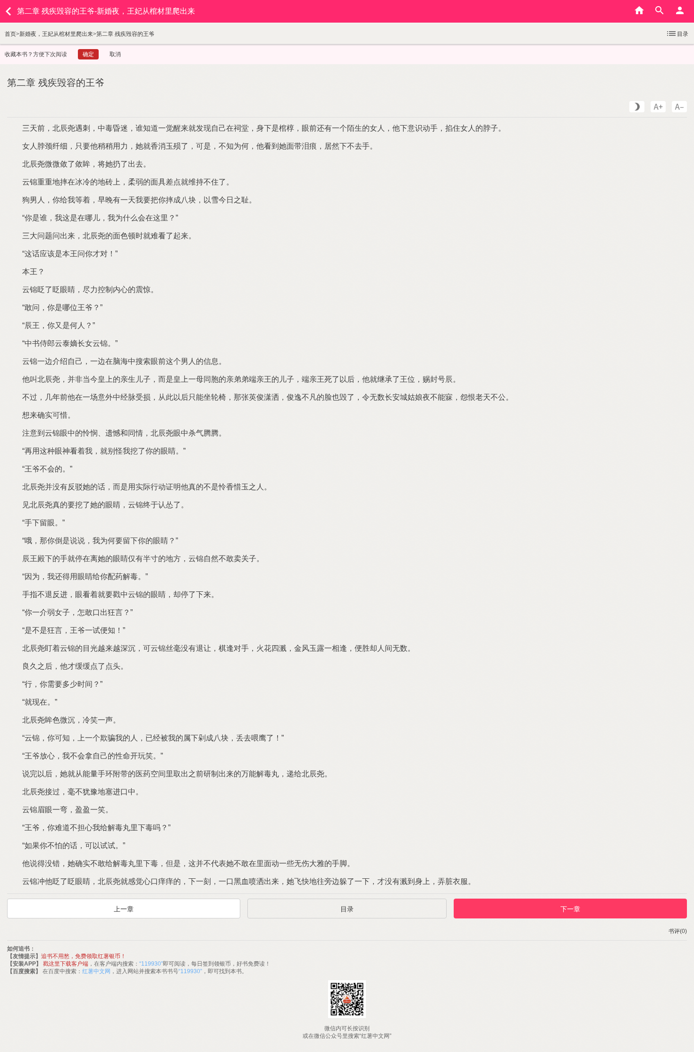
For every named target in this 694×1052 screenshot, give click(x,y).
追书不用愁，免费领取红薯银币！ (83, 956)
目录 (682, 34)
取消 (115, 54)
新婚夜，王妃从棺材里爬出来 (56, 34)
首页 (10, 34)
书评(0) (678, 931)
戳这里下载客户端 (65, 963)
